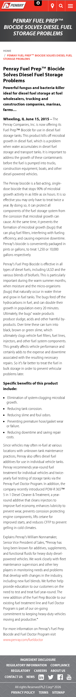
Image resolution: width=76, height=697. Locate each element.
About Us (58, 671)
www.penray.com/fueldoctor (23, 640)
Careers (40, 671)
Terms (43, 692)
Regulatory (20, 671)
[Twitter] (51, 677)
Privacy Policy (23, 692)
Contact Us (14, 677)
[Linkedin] (41, 677)
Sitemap (58, 692)
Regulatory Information (26, 665)
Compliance (60, 665)
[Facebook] (60, 677)
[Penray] (14, 5)
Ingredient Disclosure (38, 660)
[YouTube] (69, 677)
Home (7, 51)
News (30, 677)
